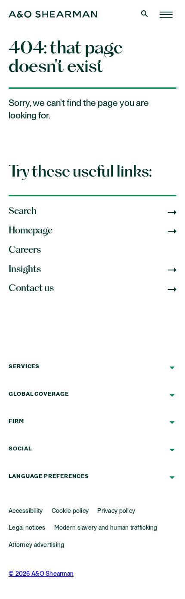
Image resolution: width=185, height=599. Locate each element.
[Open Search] (145, 14)
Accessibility (26, 511)
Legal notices (27, 528)
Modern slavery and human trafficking (105, 528)
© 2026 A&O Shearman (41, 574)
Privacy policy (116, 511)
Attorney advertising (37, 545)
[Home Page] (166, 14)
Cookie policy (70, 511)
